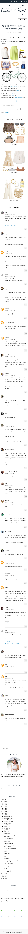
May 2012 (6, 828)
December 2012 (7, 816)
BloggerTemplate (19, 932)
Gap (10, 92)
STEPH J (7, 274)
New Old (5, 868)
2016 (3, 808)
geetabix (7, 337)
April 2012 (6, 830)
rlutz (6, 664)
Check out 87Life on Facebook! (12, 643)
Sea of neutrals (7, 836)
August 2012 (6, 823)
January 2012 (6, 871)
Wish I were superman (8, 838)
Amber (6, 413)
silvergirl (7, 500)
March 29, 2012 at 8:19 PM (9, 533)
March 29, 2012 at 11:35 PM (10, 632)
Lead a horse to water (8, 863)
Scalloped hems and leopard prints (11, 845)
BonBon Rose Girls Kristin (11, 471)
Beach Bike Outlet (19, 97)
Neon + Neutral (7, 841)
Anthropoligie (13, 86)
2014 (3, 811)
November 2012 (7, 818)
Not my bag (6, 858)
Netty (6, 676)
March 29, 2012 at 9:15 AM (10, 234)
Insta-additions (7, 853)
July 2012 (6, 825)
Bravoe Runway (8, 354)
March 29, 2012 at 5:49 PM (9, 485)
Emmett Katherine (9, 714)
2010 (3, 875)
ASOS (12, 93)
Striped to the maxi (8, 840)
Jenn (6, 483)
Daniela (6, 252)
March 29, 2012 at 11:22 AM (10, 310)
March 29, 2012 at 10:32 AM (10, 276)
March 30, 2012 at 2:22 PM (9, 652)
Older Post (23, 748)
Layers (5, 856)
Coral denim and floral (8, 843)
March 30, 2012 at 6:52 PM (9, 666)
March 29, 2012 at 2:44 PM (9, 426)
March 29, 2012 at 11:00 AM (10, 289)
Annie (6, 212)
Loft (14, 85)
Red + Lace (6, 865)
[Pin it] (26, 109)
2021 (3, 799)
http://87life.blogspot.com (11, 642)
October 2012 (6, 820)
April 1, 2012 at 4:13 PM (9, 697)
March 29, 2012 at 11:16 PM (10, 589)
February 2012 (7, 870)
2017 (3, 806)
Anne (6, 288)
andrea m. (7, 425)
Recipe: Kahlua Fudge (8, 861)
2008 (3, 878)
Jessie (6, 630)
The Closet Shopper (9, 449)
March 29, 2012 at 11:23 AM (10, 324)
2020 (3, 801)
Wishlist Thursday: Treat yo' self (10, 835)
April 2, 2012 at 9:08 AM (9, 716)
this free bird (8, 531)
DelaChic (7, 623)
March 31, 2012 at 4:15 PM (9, 678)
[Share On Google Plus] (23, 109)
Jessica (6, 695)
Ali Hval (7, 373)
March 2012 (6, 831)
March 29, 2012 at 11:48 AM (10, 339)
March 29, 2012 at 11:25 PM (10, 609)
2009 (3, 876)
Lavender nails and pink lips (10, 848)
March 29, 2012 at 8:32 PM (9, 552)
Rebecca (7, 550)
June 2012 (6, 826)
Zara (18, 90)
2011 (3, 873)
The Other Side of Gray (10, 225)
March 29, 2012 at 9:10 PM (9, 563)
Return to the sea (7, 846)
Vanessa (7, 651)
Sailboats (5, 851)
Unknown (7, 308)
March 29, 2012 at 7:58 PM (9, 515)
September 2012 (7, 821)
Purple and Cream (7, 866)
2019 (3, 803)
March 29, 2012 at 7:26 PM (9, 502)
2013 (3, 813)
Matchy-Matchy (7, 850)
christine (7, 608)
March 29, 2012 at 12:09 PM (10, 375)
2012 (3, 815)
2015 (3, 809)
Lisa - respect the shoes (10, 514)
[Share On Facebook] (20, 109)
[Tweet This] (18, 109)
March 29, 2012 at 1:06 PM (9, 397)
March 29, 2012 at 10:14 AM (10, 253)
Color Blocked (7, 833)
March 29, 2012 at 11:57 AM (10, 356)
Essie (13, 95)
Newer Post (5, 748)
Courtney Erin (8, 233)
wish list (7, 112)
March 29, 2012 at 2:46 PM (9, 451)
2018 (3, 804)
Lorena (6, 396)
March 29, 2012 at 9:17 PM (9, 575)
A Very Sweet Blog (9, 322)
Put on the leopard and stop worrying (11, 860)
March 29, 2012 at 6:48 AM (10, 214)
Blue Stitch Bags (7, 855)
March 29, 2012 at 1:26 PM (9, 415)
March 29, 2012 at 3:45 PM (9, 473)
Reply (25, 229)
